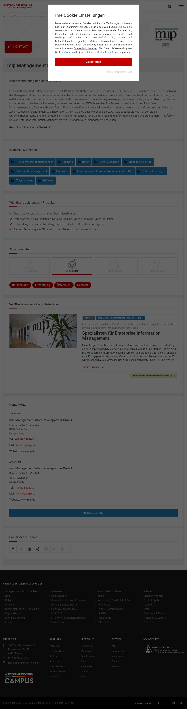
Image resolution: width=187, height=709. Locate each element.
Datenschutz (125, 72)
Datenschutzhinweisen (85, 48)
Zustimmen (93, 62)
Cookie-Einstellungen (108, 52)
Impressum (112, 72)
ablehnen (69, 52)
